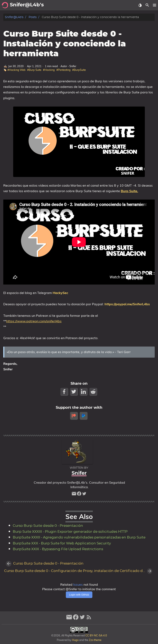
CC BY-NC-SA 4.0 (96, 635)
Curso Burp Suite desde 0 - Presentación (48, 525)
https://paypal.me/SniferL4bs (127, 304)
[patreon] (74, 415)
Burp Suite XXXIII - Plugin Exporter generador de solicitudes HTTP (70, 531)
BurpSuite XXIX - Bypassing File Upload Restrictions (58, 549)
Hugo (75, 640)
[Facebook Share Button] (64, 391)
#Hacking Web (16, 69)
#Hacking (49, 69)
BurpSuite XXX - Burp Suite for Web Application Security (62, 543)
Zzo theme (95, 640)
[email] (74, 494)
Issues (78, 584)
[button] (154, 5)
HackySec (60, 293)
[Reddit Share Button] (93, 391)
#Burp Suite (34, 69)
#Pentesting (63, 69)
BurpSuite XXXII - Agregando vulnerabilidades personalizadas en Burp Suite (79, 537)
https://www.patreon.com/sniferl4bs (34, 321)
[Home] (5, 5)
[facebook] (79, 494)
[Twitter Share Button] (74, 391)
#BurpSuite (79, 69)
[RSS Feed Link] (89, 618)
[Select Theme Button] (140, 5)
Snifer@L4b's (14, 17)
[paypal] (84, 415)
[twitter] (84, 494)
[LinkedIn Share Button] (84, 391)
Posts (33, 17)
